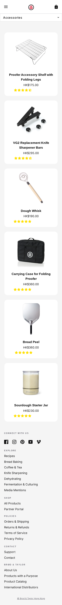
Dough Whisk (31, 211)
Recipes (9, 456)
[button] (23, 90)
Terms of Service (15, 533)
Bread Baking (13, 461)
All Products (12, 503)
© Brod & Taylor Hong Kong (31, 598)
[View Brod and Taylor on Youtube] (30, 441)
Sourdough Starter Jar (31, 405)
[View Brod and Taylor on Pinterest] (22, 441)
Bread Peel (31, 342)
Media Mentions (15, 490)
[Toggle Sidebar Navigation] (6, 7)
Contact (9, 557)
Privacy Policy (13, 538)
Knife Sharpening (15, 473)
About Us (10, 570)
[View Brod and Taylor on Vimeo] (39, 441)
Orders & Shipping (16, 521)
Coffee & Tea (13, 467)
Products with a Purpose (21, 576)
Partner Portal (13, 509)
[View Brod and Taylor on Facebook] (6, 441)
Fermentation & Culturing (21, 484)
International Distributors (21, 587)
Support (9, 552)
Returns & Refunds (16, 527)
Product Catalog (15, 581)
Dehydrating (12, 478)
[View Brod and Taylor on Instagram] (14, 441)
